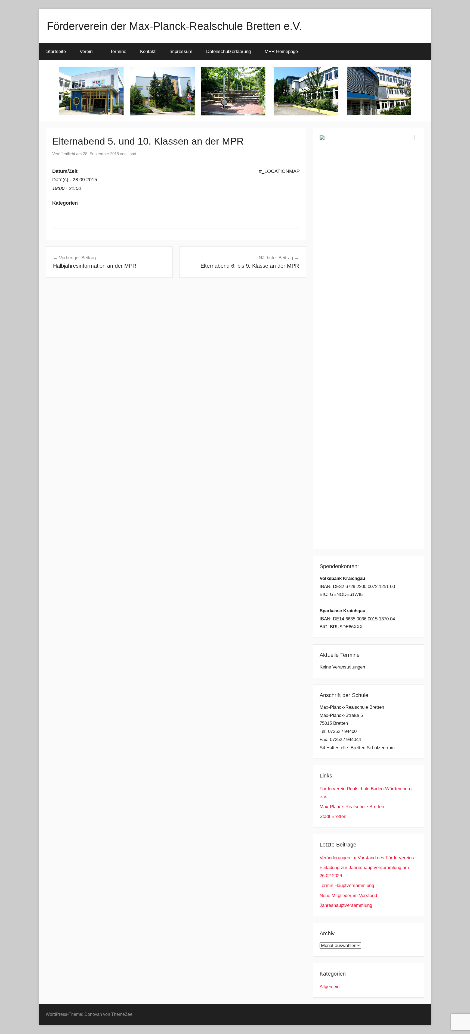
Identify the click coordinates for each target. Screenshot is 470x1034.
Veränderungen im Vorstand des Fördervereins (367, 857)
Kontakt (148, 51)
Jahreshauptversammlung (346, 905)
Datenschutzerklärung (228, 51)
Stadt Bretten (333, 816)
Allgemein (329, 986)
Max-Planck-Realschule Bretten (352, 806)
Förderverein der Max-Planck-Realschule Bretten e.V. (174, 26)
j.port (132, 153)
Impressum (180, 51)
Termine (118, 51)
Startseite (56, 51)
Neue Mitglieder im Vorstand (348, 895)
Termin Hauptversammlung (347, 885)
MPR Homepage (281, 51)
